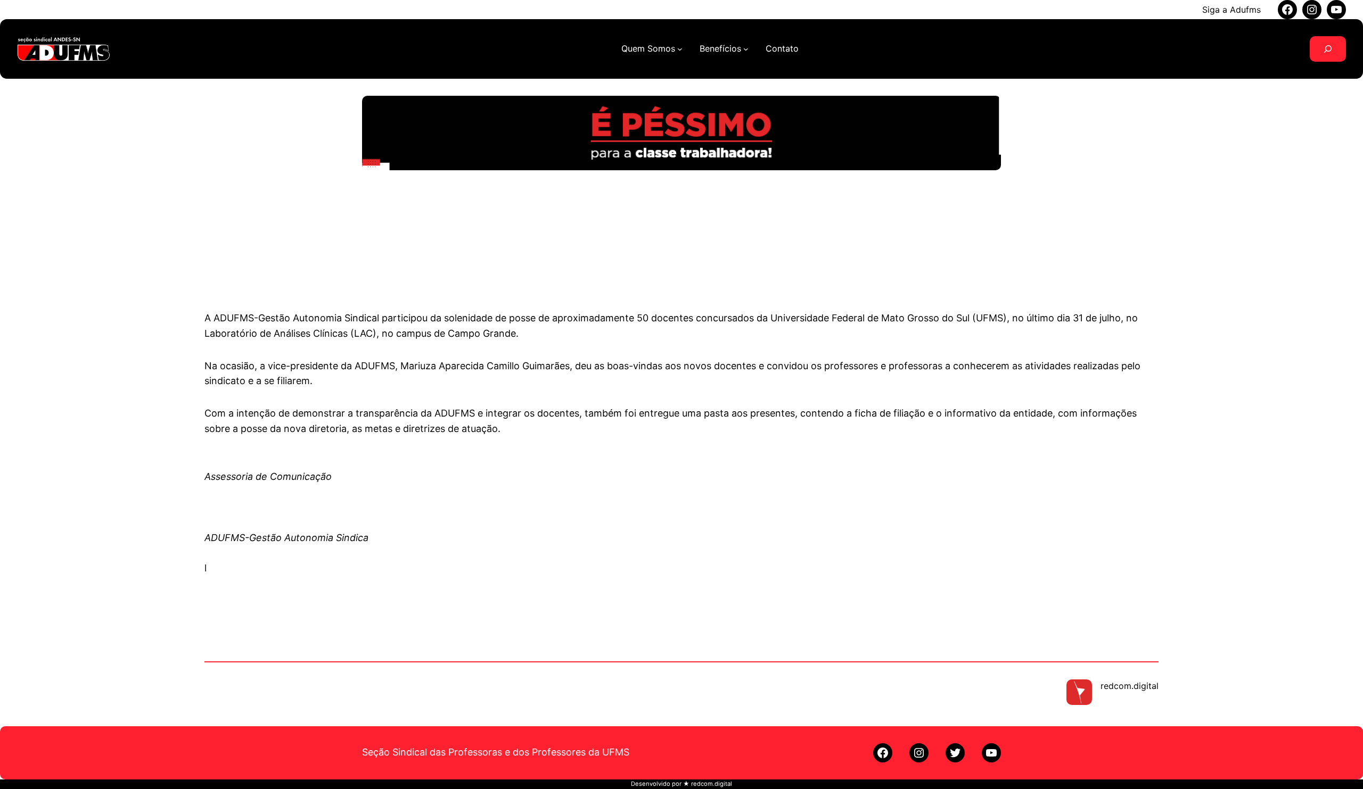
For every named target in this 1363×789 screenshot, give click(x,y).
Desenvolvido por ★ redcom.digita (680, 783)
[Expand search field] (1328, 49)
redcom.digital (1130, 685)
